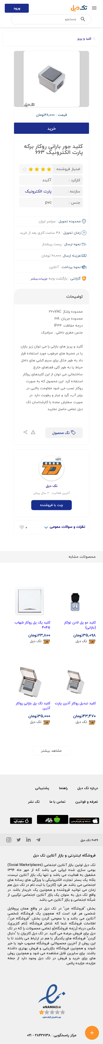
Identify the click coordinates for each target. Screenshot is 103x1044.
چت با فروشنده (51, 505)
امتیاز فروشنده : (67, 169)
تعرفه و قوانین (86, 802)
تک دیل (81, 641)
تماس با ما (58, 802)
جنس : (74, 202)
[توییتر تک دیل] (19, 840)
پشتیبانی (42, 788)
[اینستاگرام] (9, 840)
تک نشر (34, 802)
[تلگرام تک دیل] (38, 840)
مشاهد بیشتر (51, 751)
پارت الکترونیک (38, 191)
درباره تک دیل (87, 788)
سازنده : (74, 191)
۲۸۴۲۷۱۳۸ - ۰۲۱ (38, 1035)
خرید (52, 128)
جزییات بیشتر (39, 278)
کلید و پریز (84, 39)
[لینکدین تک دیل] (28, 840)
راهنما (63, 788)
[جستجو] (83, 20)
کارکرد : (74, 180)
